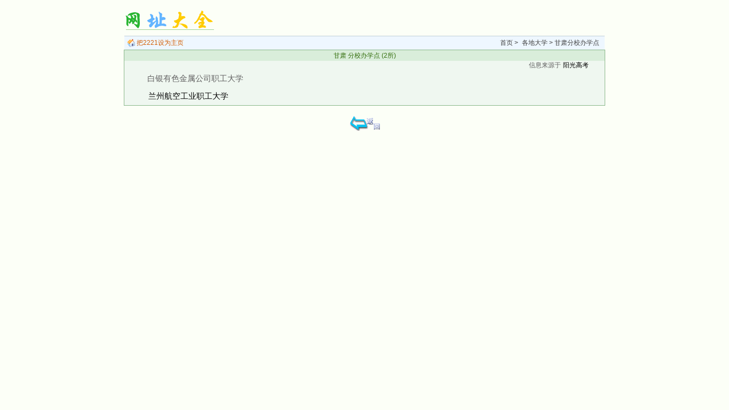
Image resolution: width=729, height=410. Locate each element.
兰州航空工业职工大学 (188, 95)
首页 (506, 42)
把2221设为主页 (159, 42)
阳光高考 (576, 65)
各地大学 (535, 42)
